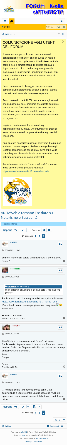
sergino (16, 326)
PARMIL (14, 242)
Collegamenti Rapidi (6, 22)
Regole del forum (10, 224)
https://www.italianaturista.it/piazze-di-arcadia (26, 171)
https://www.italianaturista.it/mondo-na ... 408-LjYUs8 (29, 301)
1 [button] (39, 236)
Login (7, 27)
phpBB (24, 432)
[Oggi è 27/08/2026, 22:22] (59, 34)
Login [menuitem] (63, 22)
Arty (23, 435)
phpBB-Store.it (42, 438)
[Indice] (33, 9)
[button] (35, 236)
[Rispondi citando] (60, 244)
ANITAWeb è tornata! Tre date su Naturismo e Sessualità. (27, 215)
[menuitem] (63, 34)
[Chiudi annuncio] (63, 41)
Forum (12, 22)
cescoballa (15, 269)
